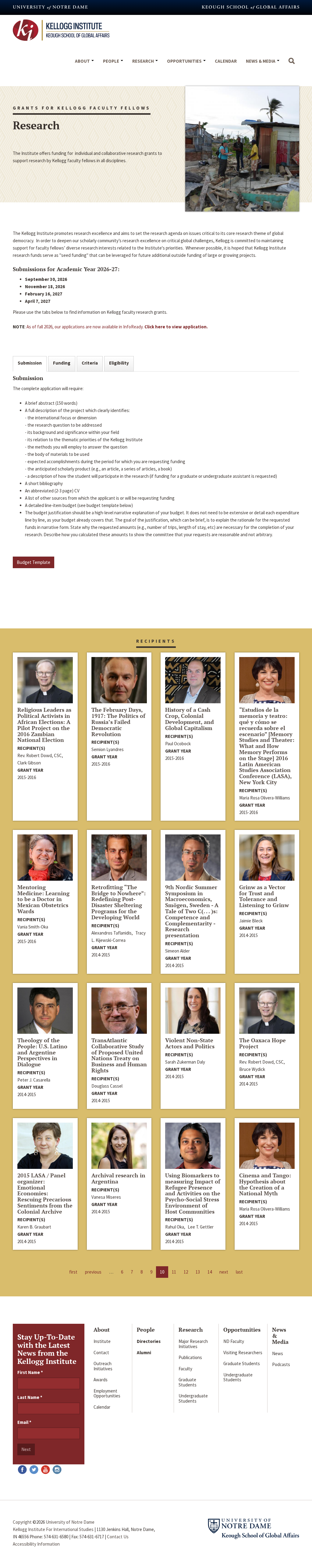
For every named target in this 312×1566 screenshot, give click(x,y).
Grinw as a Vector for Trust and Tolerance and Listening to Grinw (264, 896)
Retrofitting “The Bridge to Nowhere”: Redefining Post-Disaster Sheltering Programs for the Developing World (118, 902)
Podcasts (281, 1364)
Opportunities (185, 61)
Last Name (29, 1397)
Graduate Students (188, 1382)
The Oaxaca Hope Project (262, 1043)
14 (209, 1272)
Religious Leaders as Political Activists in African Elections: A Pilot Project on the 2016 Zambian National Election (44, 724)
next (223, 1272)
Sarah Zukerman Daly (185, 1062)
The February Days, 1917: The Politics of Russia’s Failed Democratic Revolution (118, 721)
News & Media (261, 61)
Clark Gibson (29, 763)
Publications (190, 1357)
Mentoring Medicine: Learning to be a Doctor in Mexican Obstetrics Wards (43, 899)
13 (198, 1272)
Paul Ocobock (178, 743)
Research (143, 61)
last (239, 1272)
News (277, 1353)
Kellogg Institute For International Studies (53, 1529)
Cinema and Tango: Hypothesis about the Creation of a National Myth (265, 1184)
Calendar (226, 61)
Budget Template (33, 562)
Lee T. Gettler (201, 1227)
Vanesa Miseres (106, 1197)
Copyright (22, 1522)
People (111, 61)
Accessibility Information (36, 1544)
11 (174, 1272)
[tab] (29, 363)
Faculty (185, 1369)
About (83, 61)
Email (24, 1422)
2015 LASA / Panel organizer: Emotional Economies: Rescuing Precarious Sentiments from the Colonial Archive (45, 1193)
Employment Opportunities (107, 1393)
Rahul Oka (174, 1227)
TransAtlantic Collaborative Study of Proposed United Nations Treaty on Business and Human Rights (119, 1055)
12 (186, 1272)
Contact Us (118, 1537)
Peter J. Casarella (33, 1080)
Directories (149, 1341)
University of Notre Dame (70, 1522)
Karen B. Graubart (34, 1227)
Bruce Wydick (252, 1069)
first (73, 1272)
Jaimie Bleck (251, 921)
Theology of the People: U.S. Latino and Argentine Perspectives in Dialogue (42, 1052)
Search (291, 64)
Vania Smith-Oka (32, 927)
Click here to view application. (176, 327)
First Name (30, 1372)
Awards (101, 1379)
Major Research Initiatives (193, 1343)
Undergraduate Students (193, 1398)
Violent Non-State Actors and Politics (189, 1043)
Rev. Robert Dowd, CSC (39, 755)
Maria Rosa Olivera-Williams (264, 798)
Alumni (144, 1352)
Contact (101, 1352)
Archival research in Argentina (118, 1178)
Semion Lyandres (107, 749)
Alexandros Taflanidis (111, 933)
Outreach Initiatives (103, 1366)
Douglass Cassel (106, 1086)
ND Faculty (233, 1341)
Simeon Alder (177, 951)
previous (93, 1272)
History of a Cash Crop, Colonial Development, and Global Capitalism (189, 718)
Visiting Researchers (242, 1352)
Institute (102, 1341)
